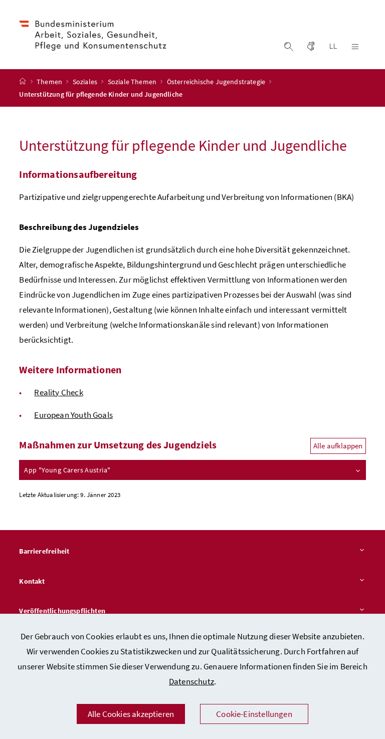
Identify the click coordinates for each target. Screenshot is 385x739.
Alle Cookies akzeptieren (131, 713)
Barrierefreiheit (44, 551)
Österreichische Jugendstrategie (217, 81)
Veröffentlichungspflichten (62, 610)
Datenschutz (191, 681)
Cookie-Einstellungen (254, 713)
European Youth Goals (73, 414)
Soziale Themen (133, 81)
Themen (50, 81)
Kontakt (32, 581)
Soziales (86, 81)
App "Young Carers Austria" (67, 469)
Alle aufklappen (338, 445)
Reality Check (58, 392)
